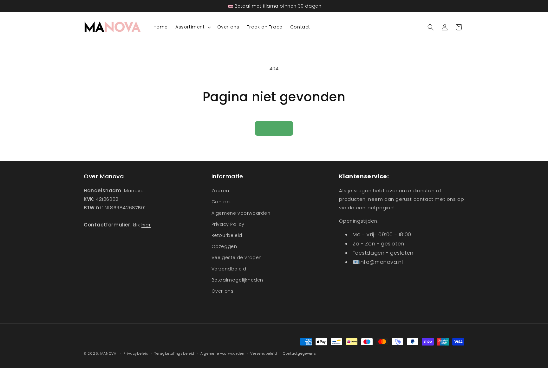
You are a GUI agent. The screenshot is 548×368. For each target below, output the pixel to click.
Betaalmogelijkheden (237, 280)
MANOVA (108, 353)
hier (146, 224)
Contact (222, 202)
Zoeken (220, 190)
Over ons (223, 291)
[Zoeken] (431, 27)
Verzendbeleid (229, 269)
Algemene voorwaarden (241, 213)
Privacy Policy (228, 224)
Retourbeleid (227, 235)
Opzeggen (224, 246)
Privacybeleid (135, 353)
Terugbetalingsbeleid (174, 353)
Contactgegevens (299, 353)
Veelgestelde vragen (237, 257)
